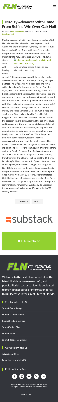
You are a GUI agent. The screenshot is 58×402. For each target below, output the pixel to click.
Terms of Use (30, 387)
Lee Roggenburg (17, 31)
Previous (24, 201)
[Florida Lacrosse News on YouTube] (29, 376)
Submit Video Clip (11, 327)
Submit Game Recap (12, 308)
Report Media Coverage (13, 320)
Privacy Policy (41, 387)
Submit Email (8, 333)
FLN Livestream (30, 240)
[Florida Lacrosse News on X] (36, 376)
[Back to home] (17, 6)
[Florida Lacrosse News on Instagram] (21, 376)
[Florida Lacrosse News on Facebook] (14, 376)
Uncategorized (8, 34)
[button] (54, 6)
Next (36, 201)
